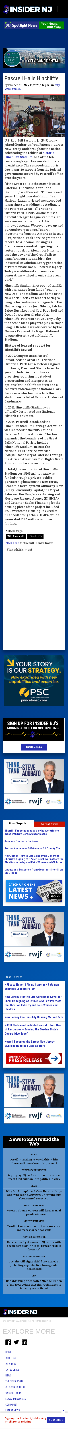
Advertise (11, 1363)
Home (8, 1352)
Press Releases (13, 977)
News (8, 1375)
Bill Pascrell (15, 536)
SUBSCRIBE (34, 747)
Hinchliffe (35, 536)
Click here (12, 543)
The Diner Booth (14, 1381)
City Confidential (15, 1387)
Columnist (11, 1404)
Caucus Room (13, 1393)
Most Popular (18, 823)
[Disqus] (34, 601)
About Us (10, 1358)
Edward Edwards (15, 1398)
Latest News (49, 824)
